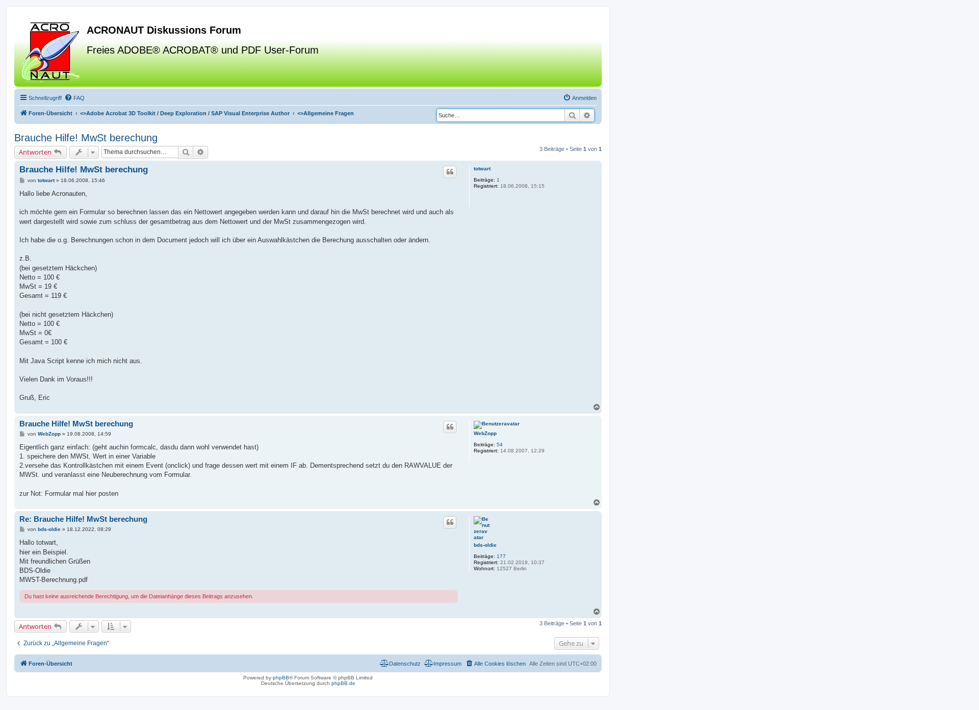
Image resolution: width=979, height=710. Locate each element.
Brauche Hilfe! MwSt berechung (86, 137)
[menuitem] (74, 98)
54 (500, 444)
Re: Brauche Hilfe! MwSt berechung (83, 519)
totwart (482, 168)
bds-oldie (485, 545)
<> (185, 113)
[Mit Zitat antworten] (449, 172)
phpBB (281, 677)
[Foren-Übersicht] (52, 50)
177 (501, 556)
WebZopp (485, 433)
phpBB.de (343, 683)
